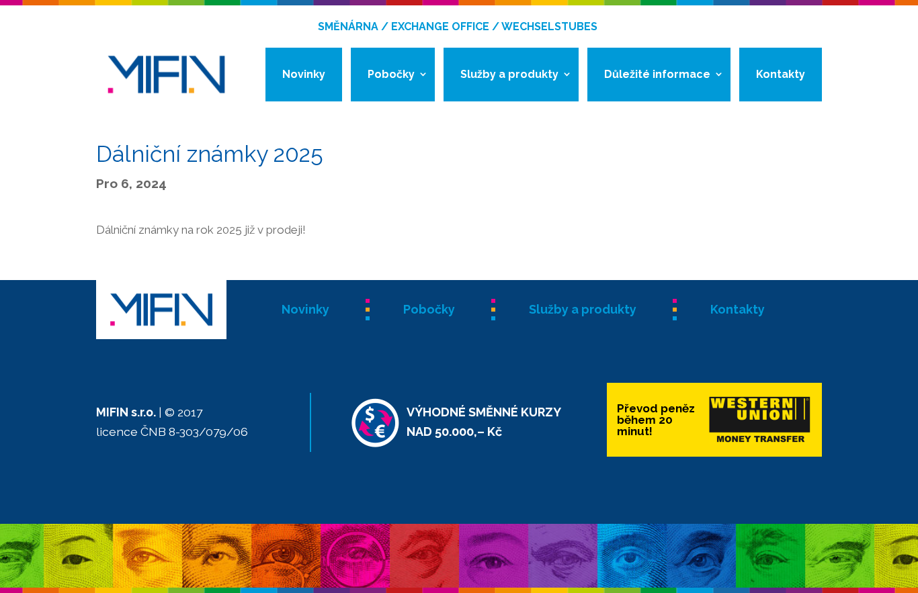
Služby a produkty (509, 74)
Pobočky (391, 74)
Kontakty (780, 74)
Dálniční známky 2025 (209, 153)
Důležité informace (657, 74)
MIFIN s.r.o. (126, 412)
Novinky (303, 74)
